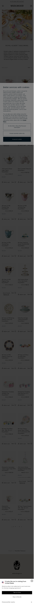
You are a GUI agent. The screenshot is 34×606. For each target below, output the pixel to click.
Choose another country (8, 602)
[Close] (31, 581)
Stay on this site (16, 597)
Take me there (16, 592)
